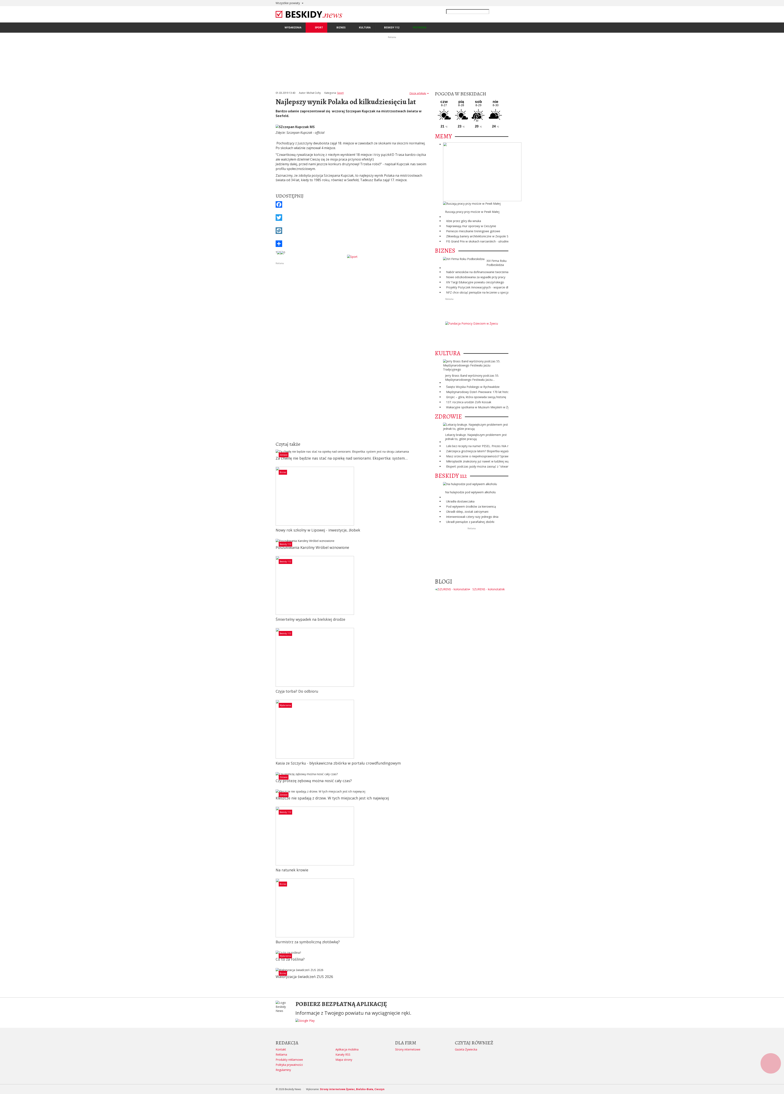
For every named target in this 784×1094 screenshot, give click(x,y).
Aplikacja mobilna (347, 1049)
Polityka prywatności (289, 1065)
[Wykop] (352, 230)
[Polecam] (278, 252)
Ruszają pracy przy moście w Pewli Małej (472, 212)
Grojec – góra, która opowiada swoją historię (476, 397)
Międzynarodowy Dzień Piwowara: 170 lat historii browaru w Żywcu (490, 392)
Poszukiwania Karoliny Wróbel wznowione (312, 547)
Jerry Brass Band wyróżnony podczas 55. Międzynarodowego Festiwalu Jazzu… (472, 378)
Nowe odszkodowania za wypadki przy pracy (475, 277)
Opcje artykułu (417, 93)
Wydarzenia (285, 705)
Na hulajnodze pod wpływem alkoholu (470, 492)
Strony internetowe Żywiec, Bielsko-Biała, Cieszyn (352, 1089)
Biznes (283, 472)
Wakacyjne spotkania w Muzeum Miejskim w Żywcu (480, 407)
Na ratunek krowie (292, 869)
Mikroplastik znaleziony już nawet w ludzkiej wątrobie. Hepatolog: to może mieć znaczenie (506, 461)
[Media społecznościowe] (352, 243)
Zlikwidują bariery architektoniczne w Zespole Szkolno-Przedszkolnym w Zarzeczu (500, 236)
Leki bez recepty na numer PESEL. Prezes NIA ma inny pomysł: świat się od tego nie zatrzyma (508, 446)
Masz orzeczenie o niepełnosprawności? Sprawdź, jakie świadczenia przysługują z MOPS (504, 456)
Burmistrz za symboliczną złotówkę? (308, 941)
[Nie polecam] (282, 252)
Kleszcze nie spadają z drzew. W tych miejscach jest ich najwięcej (332, 798)
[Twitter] (352, 217)
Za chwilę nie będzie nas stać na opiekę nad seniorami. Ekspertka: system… (342, 458)
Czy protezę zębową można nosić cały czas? (314, 780)
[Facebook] (352, 204)
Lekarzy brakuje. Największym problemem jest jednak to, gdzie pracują (476, 437)
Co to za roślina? (290, 959)
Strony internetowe (407, 1049)
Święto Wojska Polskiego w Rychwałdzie (473, 387)
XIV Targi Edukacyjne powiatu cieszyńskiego (475, 282)
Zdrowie (283, 454)
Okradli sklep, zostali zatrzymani (467, 512)
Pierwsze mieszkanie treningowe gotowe (473, 231)
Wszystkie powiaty (288, 3)
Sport (340, 93)
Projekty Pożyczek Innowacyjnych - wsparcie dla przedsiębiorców (489, 287)
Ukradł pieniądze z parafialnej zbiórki (470, 522)
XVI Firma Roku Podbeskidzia (497, 263)
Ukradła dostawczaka (460, 501)
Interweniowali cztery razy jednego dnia (472, 517)
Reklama (281, 1054)
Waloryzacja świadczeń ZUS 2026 (304, 976)
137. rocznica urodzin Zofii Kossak (468, 402)
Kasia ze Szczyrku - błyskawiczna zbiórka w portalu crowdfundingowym (338, 763)
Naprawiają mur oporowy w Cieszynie (471, 226)
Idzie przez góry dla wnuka (463, 221)
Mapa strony (343, 1060)
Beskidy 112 (285, 544)
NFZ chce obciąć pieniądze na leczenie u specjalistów (481, 292)
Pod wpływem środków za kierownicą (471, 506)
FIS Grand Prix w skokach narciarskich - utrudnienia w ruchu (485, 241)
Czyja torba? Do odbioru (297, 691)
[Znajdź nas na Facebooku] (4, 547)
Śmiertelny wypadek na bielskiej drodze (310, 619)
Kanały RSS (342, 1054)
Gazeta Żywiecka (466, 1049)
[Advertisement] (352, 293)
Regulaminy (283, 1070)
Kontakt (281, 1049)
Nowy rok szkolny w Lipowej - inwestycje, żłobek (318, 530)
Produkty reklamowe (289, 1060)
